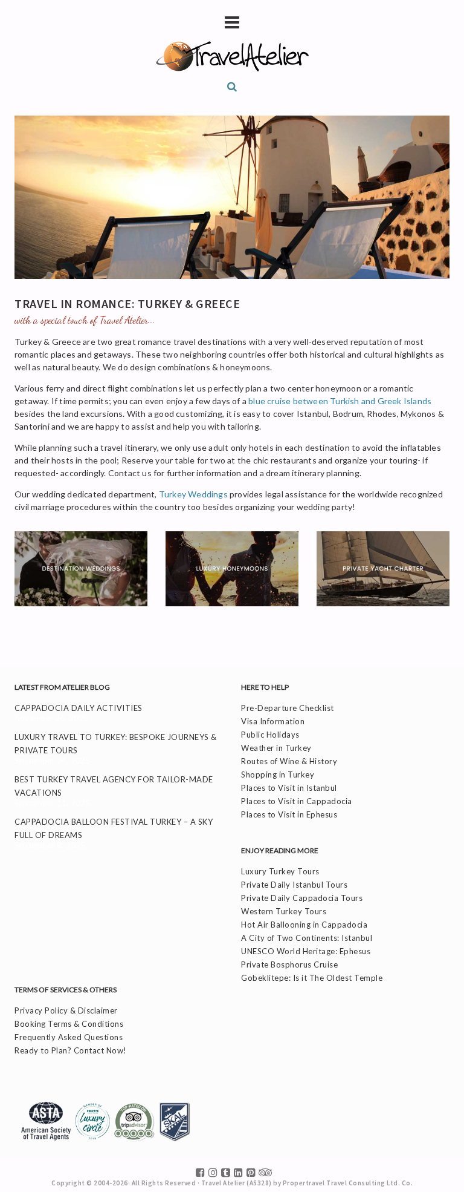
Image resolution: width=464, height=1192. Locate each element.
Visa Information (272, 721)
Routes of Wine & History (289, 761)
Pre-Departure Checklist (287, 708)
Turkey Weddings (193, 494)
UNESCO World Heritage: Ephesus (305, 951)
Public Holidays (270, 734)
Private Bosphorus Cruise (289, 964)
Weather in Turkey (276, 748)
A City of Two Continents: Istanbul (306, 938)
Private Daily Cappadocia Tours (301, 898)
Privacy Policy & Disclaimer (66, 1010)
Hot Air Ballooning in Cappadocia (304, 924)
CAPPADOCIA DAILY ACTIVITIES (78, 708)
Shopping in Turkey (277, 774)
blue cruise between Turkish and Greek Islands (339, 401)
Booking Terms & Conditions (68, 1024)
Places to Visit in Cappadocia (296, 801)
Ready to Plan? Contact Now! (70, 1050)
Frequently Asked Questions (68, 1037)
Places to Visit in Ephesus (289, 814)
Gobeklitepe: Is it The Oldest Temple (311, 978)
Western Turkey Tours (283, 911)
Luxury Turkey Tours (280, 871)
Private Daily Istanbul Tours (294, 884)
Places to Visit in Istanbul (289, 788)
